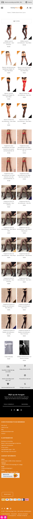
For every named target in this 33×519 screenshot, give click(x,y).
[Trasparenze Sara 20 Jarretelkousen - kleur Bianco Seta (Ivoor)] (24, 218)
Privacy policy (4, 447)
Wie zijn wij (4, 425)
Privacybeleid (14, 513)
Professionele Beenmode (7, 431)
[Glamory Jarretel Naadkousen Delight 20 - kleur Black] (8, 84)
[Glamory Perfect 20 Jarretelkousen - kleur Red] (24, 84)
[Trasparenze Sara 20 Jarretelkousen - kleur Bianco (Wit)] (8, 218)
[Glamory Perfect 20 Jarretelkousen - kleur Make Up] (8, 110)
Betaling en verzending (7, 441)
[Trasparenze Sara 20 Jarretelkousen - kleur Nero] (24, 269)
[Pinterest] (14, 410)
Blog (2, 429)
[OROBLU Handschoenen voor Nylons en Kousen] (24, 347)
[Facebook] (11, 410)
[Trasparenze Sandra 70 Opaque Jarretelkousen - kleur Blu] (8, 321)
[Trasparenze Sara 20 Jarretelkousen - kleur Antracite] (8, 269)
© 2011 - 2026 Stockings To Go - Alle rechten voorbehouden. (16, 511)
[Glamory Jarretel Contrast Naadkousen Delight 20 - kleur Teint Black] (8, 58)
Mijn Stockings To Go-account (8, 451)
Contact (3, 433)
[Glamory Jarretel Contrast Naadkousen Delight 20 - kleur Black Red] (24, 58)
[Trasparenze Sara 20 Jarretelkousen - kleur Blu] (24, 192)
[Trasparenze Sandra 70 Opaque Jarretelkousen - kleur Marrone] (8, 295)
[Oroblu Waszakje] (8, 347)
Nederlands (7, 494)
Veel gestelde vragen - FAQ (8, 449)
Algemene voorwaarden (7, 445)
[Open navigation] (5, 8)
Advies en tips (4, 427)
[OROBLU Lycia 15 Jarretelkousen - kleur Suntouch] (8, 32)
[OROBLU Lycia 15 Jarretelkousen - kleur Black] (24, 32)
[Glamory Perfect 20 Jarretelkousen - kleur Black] (24, 110)
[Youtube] (18, 410)
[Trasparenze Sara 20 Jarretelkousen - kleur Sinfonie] (8, 192)
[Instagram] (21, 410)
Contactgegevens (12, 515)
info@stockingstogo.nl (6, 468)
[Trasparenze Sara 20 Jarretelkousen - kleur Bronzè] (24, 244)
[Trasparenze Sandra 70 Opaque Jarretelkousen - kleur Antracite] (24, 321)
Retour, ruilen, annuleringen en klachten (11, 443)
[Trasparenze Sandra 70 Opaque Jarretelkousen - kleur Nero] (24, 295)
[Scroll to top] (29, 514)
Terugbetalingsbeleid (5, 513)
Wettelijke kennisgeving (22, 515)
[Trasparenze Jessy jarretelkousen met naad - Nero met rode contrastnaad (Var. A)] (24, 136)
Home (9, 12)
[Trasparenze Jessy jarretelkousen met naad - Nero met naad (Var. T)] (24, 164)
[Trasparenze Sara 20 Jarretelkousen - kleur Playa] (8, 244)
